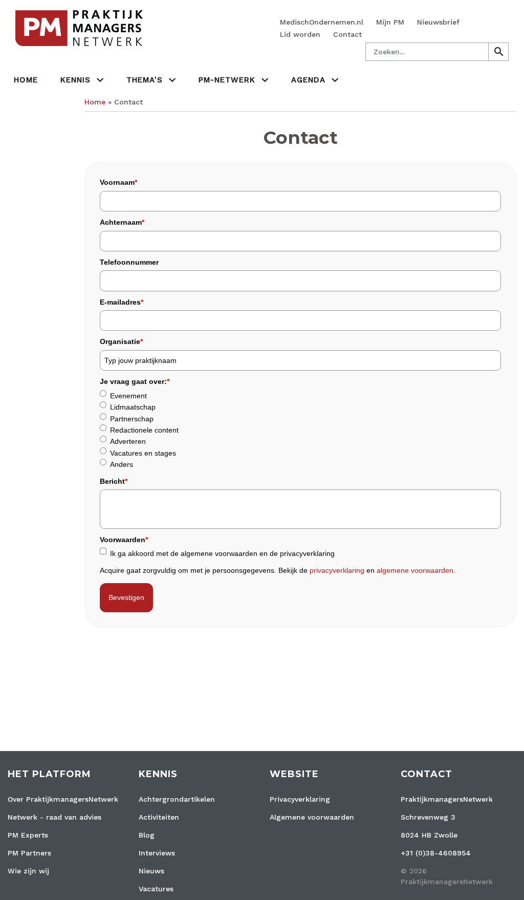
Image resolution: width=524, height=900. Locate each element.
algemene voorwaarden (415, 570)
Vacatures (156, 889)
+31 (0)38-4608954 (436, 853)
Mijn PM (390, 22)
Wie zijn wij (28, 871)
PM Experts (28, 835)
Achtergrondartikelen (177, 799)
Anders (121, 464)
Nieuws (151, 871)
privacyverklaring (337, 570)
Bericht (113, 481)
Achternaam (122, 222)
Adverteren (128, 441)
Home (26, 79)
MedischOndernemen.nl (321, 22)
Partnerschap (132, 419)
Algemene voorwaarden (312, 817)
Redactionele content (144, 430)
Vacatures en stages (143, 453)
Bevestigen (126, 597)
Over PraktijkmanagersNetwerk (63, 799)
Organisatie (121, 341)
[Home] (80, 28)
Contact (347, 34)
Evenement (128, 396)
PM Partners (29, 853)
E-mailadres (121, 302)
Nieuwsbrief (438, 22)
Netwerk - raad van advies (54, 817)
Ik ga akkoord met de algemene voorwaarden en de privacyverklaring (222, 553)
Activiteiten (159, 817)
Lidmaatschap (133, 407)
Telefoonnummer (129, 262)
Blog (147, 835)
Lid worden (300, 34)
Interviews (157, 853)
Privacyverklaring (300, 799)
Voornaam (118, 182)
